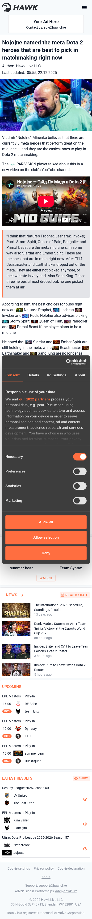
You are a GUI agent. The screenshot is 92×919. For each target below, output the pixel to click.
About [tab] (80, 375)
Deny (46, 553)
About (46, 877)
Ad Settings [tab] (56, 375)
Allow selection (46, 537)
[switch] (80, 471)
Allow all (46, 522)
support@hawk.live (52, 885)
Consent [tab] (12, 375)
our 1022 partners (34, 399)
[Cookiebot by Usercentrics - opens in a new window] (66, 362)
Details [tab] (33, 375)
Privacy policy (44, 868)
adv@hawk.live (55, 27)
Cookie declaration (71, 868)
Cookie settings (19, 868)
